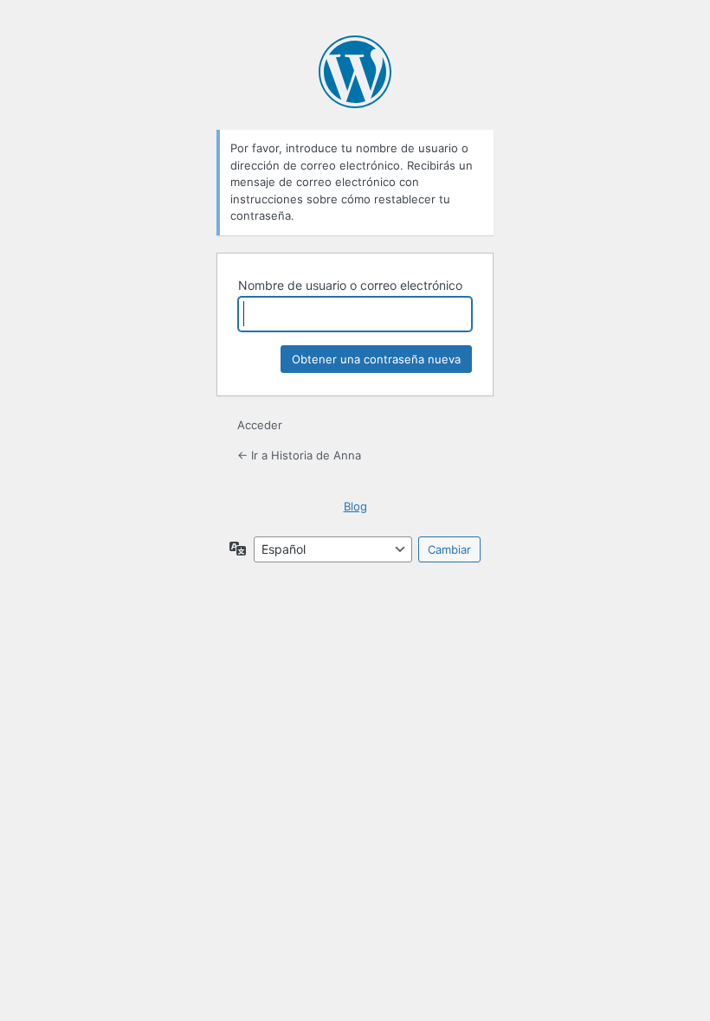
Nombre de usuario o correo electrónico (350, 285)
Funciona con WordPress (355, 71)
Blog (355, 506)
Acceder (259, 425)
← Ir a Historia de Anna (299, 455)
